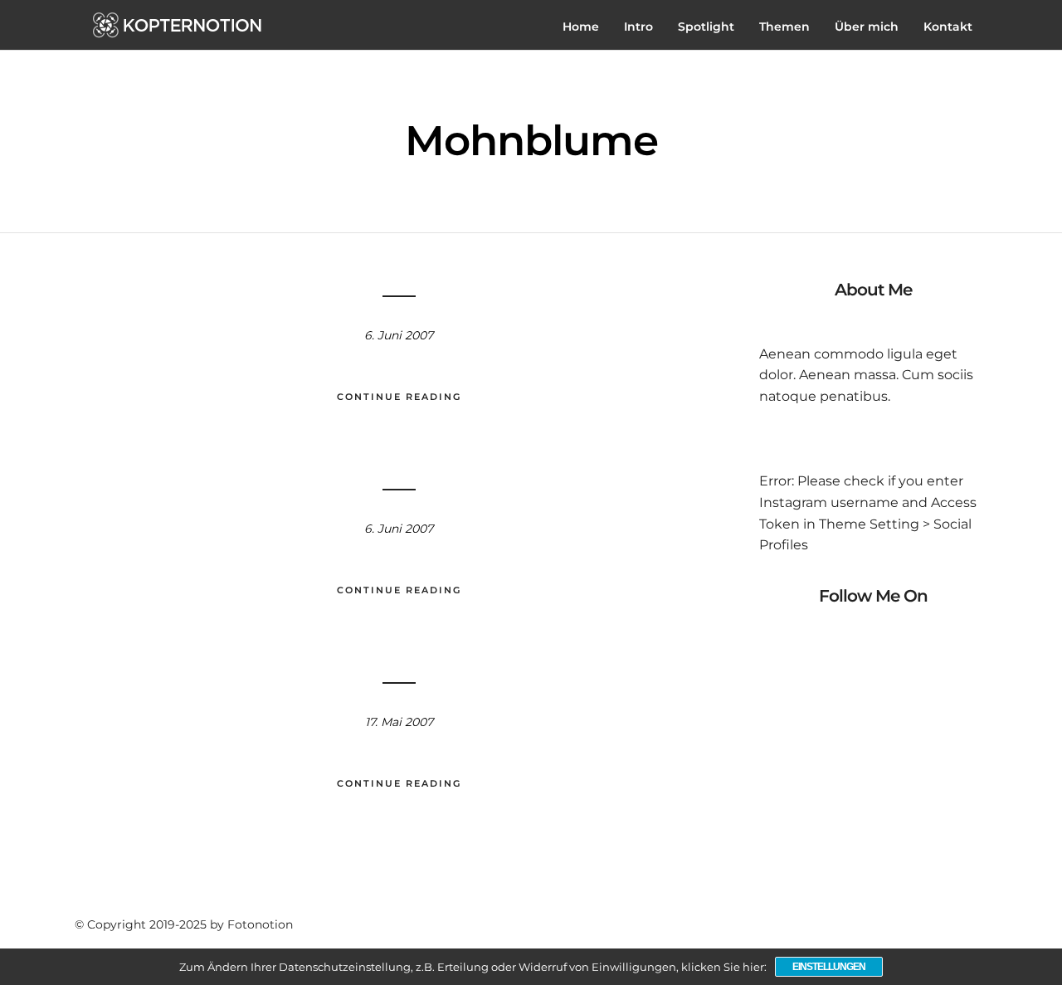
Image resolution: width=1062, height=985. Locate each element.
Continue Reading (399, 396)
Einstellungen (828, 967)
